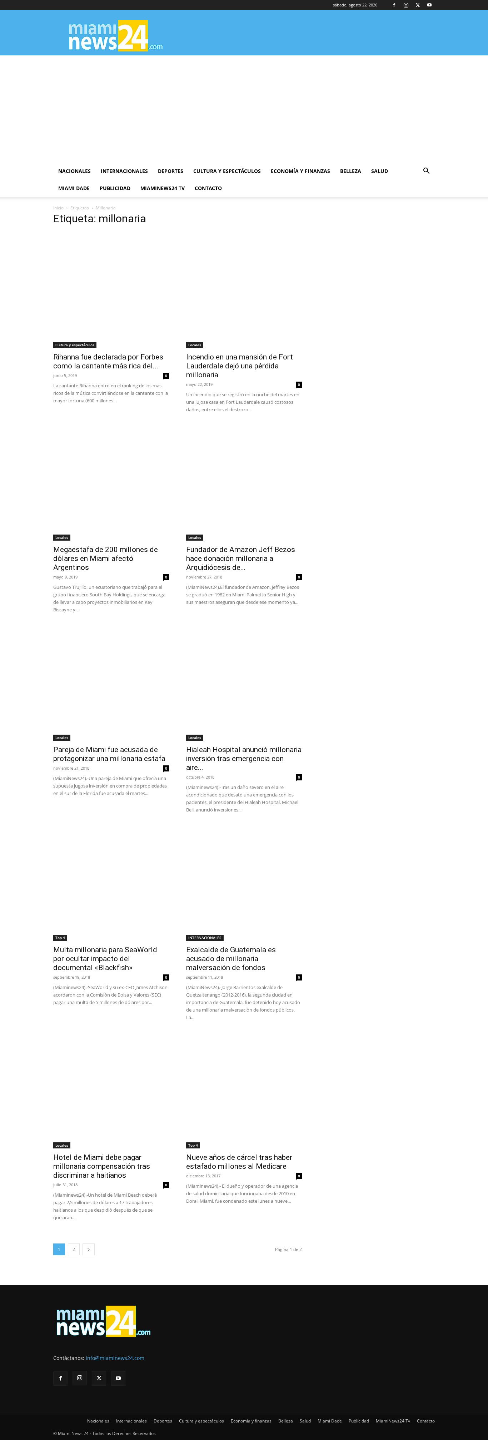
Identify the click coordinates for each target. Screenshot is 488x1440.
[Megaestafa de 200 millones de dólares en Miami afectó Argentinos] (111, 483)
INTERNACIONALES (204, 937)
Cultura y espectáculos (227, 171)
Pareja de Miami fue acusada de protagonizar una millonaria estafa (109, 754)
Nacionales (74, 171)
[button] (426, 171)
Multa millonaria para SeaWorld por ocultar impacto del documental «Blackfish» (105, 958)
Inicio (58, 208)
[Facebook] (394, 5)
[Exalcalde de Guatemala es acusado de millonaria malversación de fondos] (244, 883)
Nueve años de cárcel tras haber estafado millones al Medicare (239, 1162)
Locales (194, 344)
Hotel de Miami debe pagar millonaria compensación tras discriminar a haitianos (101, 1166)
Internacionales (124, 171)
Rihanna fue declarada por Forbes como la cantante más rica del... (108, 361)
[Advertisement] (244, 109)
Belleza (350, 171)
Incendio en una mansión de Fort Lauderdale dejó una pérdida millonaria (239, 366)
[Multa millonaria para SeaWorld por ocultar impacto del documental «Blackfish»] (111, 883)
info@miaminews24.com (115, 1358)
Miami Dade (74, 188)
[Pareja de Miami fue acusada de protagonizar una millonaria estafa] (111, 683)
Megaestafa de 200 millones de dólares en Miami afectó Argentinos (105, 558)
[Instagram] (405, 5)
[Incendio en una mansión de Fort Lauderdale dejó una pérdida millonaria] (244, 290)
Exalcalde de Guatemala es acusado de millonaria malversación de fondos (231, 958)
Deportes (170, 171)
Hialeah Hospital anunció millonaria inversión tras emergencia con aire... (244, 758)
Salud (379, 171)
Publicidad (115, 188)
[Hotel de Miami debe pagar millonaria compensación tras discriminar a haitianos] (111, 1090)
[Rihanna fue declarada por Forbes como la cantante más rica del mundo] (111, 290)
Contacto (208, 188)
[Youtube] (429, 5)
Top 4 (60, 937)
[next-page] (89, 1249)
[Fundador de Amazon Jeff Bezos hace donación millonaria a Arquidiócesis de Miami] (244, 483)
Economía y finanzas (300, 171)
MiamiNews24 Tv (162, 188)
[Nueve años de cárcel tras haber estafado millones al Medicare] (244, 1090)
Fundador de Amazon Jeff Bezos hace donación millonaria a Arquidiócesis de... (240, 558)
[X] (417, 5)
